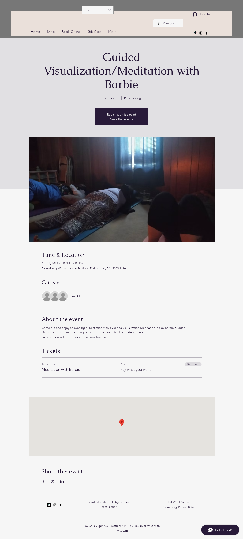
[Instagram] (201, 33)
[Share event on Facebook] (43, 481)
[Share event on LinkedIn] (62, 481)
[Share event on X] (52, 481)
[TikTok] (195, 33)
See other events (121, 119)
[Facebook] (206, 33)
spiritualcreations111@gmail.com (109, 502)
